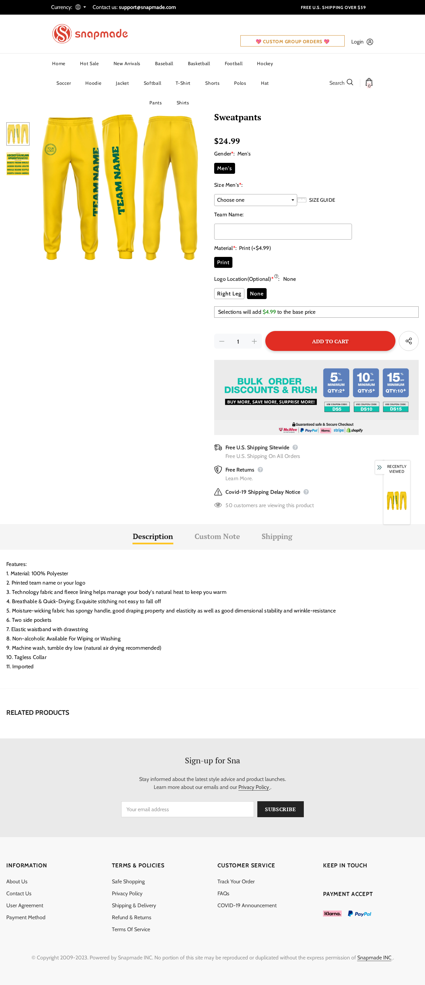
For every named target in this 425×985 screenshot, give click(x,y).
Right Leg (229, 293)
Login (357, 42)
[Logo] (94, 34)
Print (223, 262)
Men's (224, 168)
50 (228, 505)
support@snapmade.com (147, 7)
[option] (120, 187)
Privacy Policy (253, 787)
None (257, 293)
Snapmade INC (374, 957)
